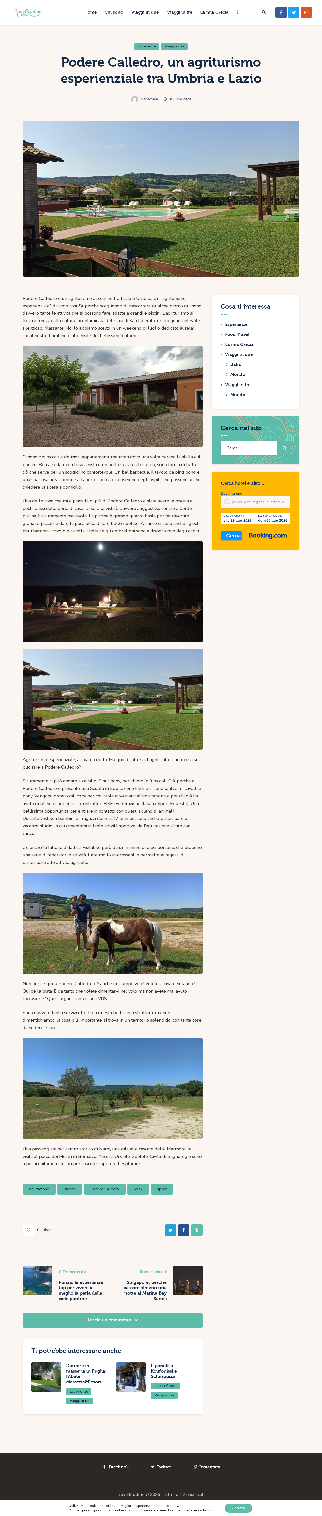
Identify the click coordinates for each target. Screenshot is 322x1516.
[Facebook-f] (281, 12)
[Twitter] (293, 12)
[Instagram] (306, 12)
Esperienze (147, 46)
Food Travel (237, 334)
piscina (69, 1189)
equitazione (39, 1189)
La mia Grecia (166, 1386)
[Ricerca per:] (256, 448)
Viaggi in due (239, 354)
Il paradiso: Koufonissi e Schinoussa (164, 1371)
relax (138, 1189)
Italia (235, 364)
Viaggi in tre (175, 46)
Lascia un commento (110, 1320)
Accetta (238, 1508)
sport (162, 1189)
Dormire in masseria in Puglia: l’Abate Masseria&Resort (86, 1374)
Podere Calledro (104, 1189)
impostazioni (203, 1510)
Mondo (237, 374)
